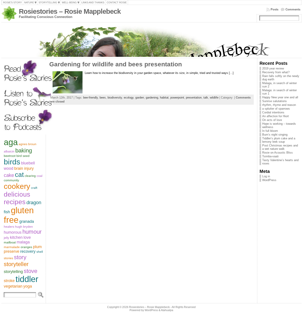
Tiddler (27, 279)
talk (205, 97)
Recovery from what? (275, 72)
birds (12, 162)
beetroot (10, 156)
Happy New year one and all (280, 97)
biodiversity (115, 97)
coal (39, 176)
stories (8, 258)
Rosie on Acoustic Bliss (277, 152)
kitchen (16, 237)
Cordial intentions (273, 112)
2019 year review (273, 68)
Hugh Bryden (24, 226)
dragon (33, 202)
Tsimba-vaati (270, 156)
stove (30, 271)
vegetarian (13, 286)
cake (9, 175)
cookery (17, 186)
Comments (292, 9)
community (11, 180)
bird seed (23, 156)
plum (37, 247)
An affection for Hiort (275, 116)
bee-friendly (90, 97)
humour (32, 231)
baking (23, 150)
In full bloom (270, 130)
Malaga (23, 242)
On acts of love (272, 120)
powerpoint (177, 97)
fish (7, 212)
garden (139, 97)
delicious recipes (17, 198)
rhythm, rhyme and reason (279, 105)
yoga (27, 286)
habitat (164, 97)
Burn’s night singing (274, 134)
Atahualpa (167, 310)
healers (9, 226)
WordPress (269, 180)
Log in (266, 176)
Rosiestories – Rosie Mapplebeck (70, 11)
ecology (129, 97)
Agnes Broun (27, 144)
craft (34, 188)
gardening (152, 97)
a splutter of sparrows (276, 108)
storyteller (16, 264)
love (27, 237)
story (20, 257)
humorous (13, 232)
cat (19, 174)
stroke (9, 280)
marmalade (12, 247)
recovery (27, 251)
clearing (30, 176)
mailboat (10, 242)
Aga (11, 142)
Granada (26, 221)
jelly (6, 237)
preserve (11, 251)
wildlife (214, 97)
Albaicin (9, 151)
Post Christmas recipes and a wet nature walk (280, 147)
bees (103, 97)
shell (39, 251)
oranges (26, 247)
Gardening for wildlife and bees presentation (115, 64)
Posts (274, 9)
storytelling (13, 271)
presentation (194, 97)
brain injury (24, 168)
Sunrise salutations (274, 101)
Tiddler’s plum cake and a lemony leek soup (278, 140)
